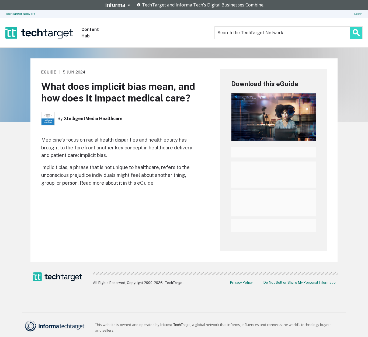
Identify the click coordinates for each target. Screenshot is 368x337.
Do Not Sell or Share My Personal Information (300, 282)
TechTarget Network (20, 13)
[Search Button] (356, 33)
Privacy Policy (241, 282)
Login (358, 13)
